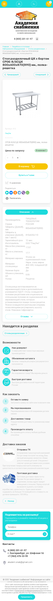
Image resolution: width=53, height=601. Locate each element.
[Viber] (23, 192)
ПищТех (8, 133)
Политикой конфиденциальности (29, 591)
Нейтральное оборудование (14, 49)
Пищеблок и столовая (21, 47)
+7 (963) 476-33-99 (18, 556)
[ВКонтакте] (11, 192)
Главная (6, 47)
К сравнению (15, 183)
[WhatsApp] (27, 192)
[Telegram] (19, 192)
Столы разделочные (36, 49)
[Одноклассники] (15, 192)
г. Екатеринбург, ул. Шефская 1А (26, 553)
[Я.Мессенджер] (7, 192)
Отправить (45, 534)
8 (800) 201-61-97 (23, 38)
